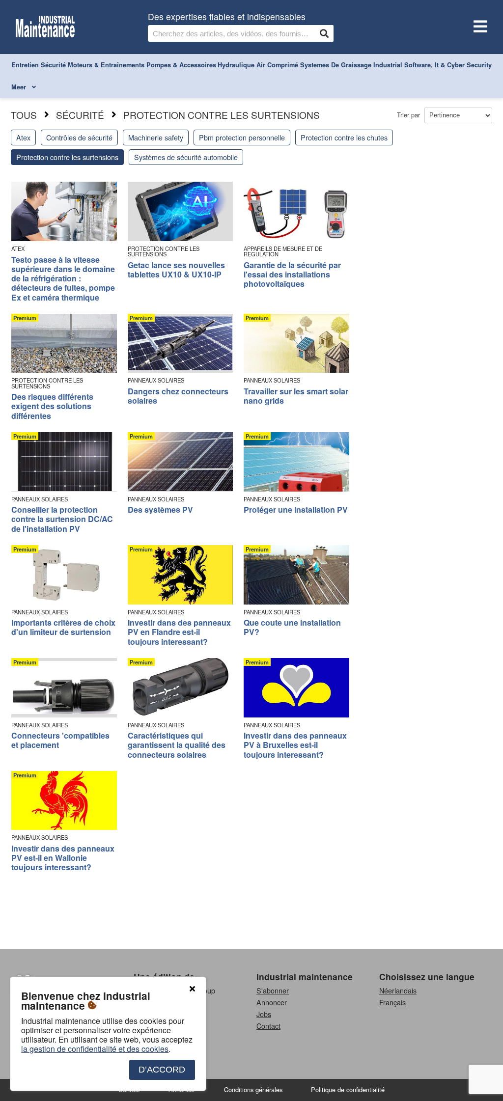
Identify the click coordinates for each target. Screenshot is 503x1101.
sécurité (53, 64)
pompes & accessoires (181, 64)
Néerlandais (398, 990)
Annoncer (271, 1002)
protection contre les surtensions (221, 114)
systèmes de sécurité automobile (186, 157)
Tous (24, 114)
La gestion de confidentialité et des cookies (94, 1048)
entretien (25, 64)
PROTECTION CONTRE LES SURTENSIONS (163, 251)
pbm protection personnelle (242, 137)
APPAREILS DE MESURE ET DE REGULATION (283, 251)
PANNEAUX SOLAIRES (156, 380)
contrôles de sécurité (79, 137)
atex (23, 137)
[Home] (45, 27)
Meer (19, 87)
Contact (268, 1025)
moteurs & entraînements (106, 64)
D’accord (162, 1069)
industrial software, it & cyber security (432, 64)
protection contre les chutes (344, 137)
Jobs (263, 1014)
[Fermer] (192, 989)
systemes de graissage (335, 64)
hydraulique (236, 64)
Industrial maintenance (304, 976)
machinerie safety (155, 137)
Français (392, 1002)
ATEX (18, 248)
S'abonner (272, 990)
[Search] (324, 33)
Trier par (409, 114)
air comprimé (277, 64)
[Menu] (478, 27)
